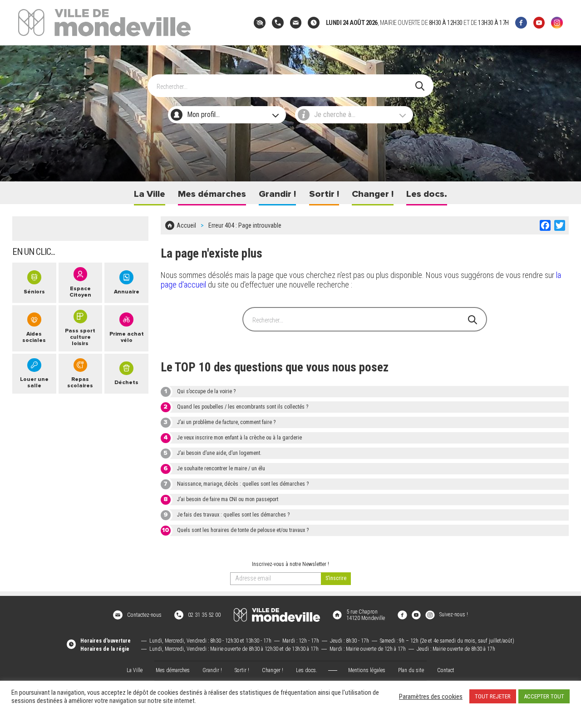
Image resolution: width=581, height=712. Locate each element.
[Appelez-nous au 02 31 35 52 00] (278, 23)
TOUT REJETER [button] (493, 696)
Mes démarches (212, 194)
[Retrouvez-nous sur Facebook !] (402, 614)
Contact (445, 670)
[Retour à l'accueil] (277, 615)
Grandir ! (277, 194)
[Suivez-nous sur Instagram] (557, 23)
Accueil (186, 225)
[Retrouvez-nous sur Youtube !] (416, 614)
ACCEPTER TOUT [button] (544, 696)
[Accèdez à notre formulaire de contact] (296, 23)
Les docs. (426, 194)
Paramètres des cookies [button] (431, 696)
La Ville (149, 194)
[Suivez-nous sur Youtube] (539, 23)
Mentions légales (366, 670)
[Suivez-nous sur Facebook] (521, 23)
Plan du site (411, 670)
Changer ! (373, 194)
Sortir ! (324, 194)
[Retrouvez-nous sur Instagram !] (429, 614)
